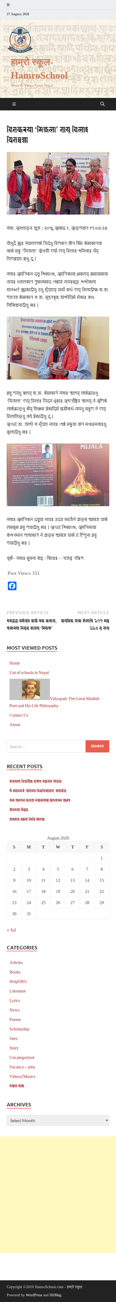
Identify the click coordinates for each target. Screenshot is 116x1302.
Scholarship (19, 1028)
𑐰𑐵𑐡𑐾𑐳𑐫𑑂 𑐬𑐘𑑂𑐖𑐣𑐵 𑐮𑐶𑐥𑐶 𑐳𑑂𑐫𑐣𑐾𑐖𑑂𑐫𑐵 (27, 819)
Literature (17, 990)
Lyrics (14, 1000)
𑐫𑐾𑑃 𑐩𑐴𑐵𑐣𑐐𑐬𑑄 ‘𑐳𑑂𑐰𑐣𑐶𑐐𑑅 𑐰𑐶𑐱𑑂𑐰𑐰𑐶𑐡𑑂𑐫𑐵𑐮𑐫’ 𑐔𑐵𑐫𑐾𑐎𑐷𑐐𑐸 (37, 790)
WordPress (34, 1295)
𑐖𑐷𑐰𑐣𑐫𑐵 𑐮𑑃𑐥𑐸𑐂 (18, 809)
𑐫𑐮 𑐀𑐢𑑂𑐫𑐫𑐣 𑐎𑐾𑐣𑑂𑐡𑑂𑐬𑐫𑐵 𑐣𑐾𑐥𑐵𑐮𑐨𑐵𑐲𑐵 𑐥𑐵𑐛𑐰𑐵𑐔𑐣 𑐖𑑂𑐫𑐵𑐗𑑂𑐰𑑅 (39, 800)
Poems (15, 1019)
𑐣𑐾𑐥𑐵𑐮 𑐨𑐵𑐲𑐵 (16, 1085)
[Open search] (102, 104)
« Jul (11, 930)
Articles (16, 962)
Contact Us (18, 714)
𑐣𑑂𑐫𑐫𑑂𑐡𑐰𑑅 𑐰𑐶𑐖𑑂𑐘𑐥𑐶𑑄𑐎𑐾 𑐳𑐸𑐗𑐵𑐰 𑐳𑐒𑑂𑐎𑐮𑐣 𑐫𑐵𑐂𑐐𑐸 (35, 781)
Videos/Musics (22, 1076)
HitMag (55, 1295)
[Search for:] (58, 746)
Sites (13, 1038)
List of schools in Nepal (29, 672)
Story (14, 1047)
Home (14, 662)
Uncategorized (21, 1057)
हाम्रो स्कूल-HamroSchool (39, 68)
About (14, 724)
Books (15, 971)
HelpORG (18, 981)
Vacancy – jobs (22, 1066)
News (14, 1009)
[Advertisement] (58, 1195)
